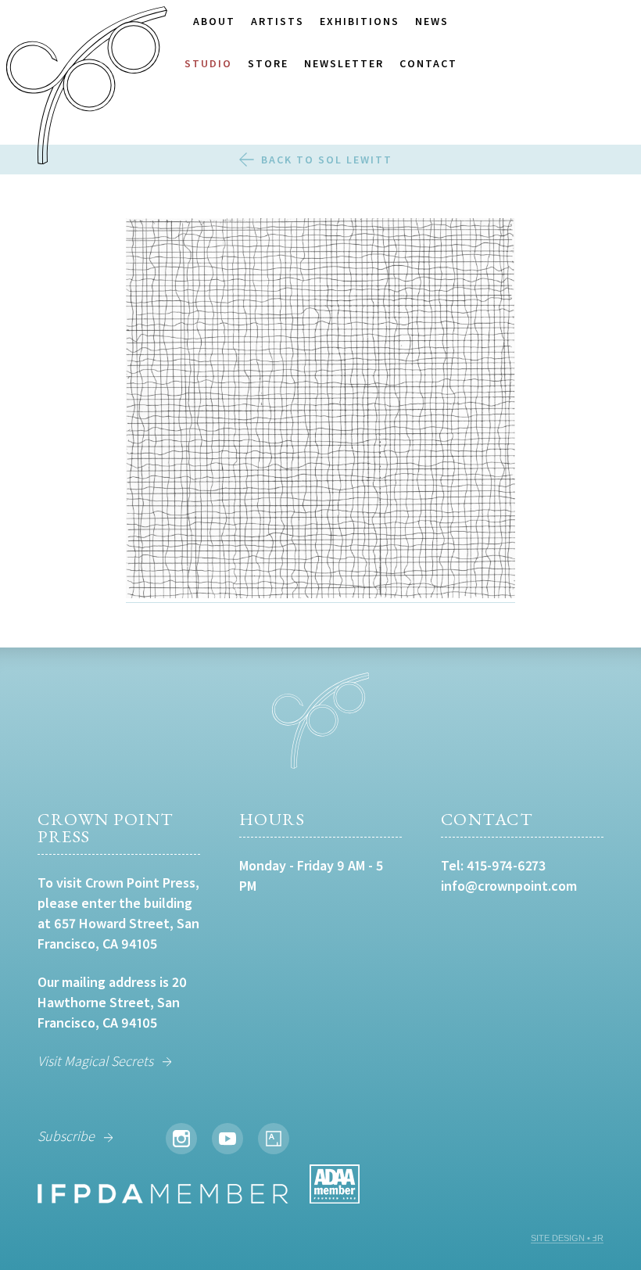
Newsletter (344, 63)
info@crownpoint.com (509, 886)
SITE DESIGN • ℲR (567, 1238)
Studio (208, 63)
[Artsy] (273, 1138)
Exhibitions (359, 21)
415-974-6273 (506, 865)
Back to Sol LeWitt (326, 159)
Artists (277, 21)
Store (268, 63)
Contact (428, 63)
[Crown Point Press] (86, 87)
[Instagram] (181, 1138)
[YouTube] (227, 1138)
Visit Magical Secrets (95, 1061)
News (432, 21)
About (214, 21)
